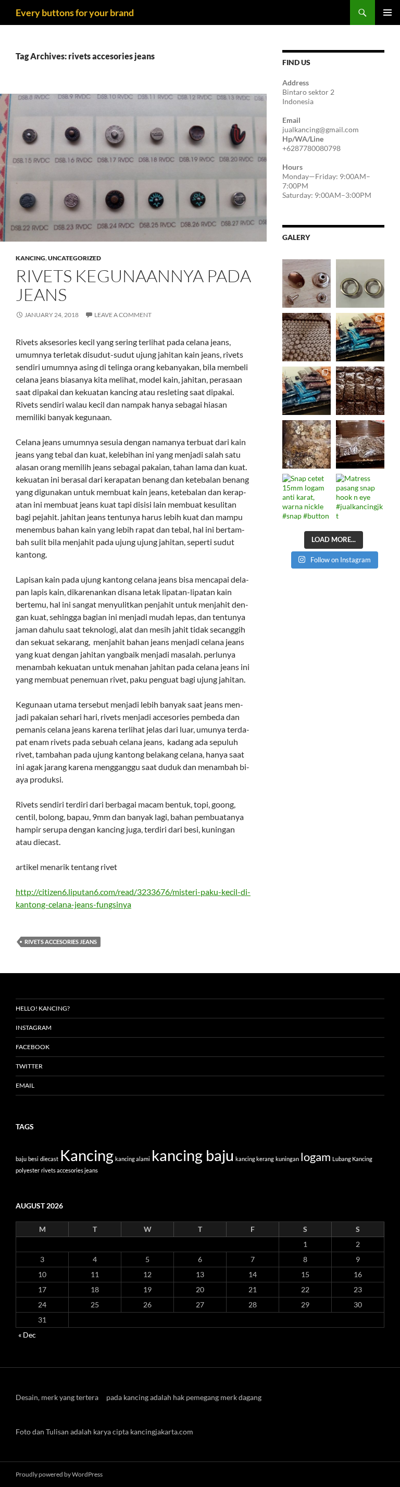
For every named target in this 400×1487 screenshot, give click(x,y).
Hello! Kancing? (43, 1008)
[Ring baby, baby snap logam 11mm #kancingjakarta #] (360, 283)
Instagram (34, 1027)
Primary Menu (387, 12)
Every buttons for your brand (75, 12)
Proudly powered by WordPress (59, 1474)
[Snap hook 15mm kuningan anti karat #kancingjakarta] (360, 391)
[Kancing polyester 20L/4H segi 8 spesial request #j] (306, 391)
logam (316, 1157)
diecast (49, 1158)
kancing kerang (254, 1158)
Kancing (30, 258)
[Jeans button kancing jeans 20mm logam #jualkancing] (306, 337)
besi (33, 1158)
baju (21, 1158)
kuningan (287, 1158)
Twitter (29, 1066)
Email (25, 1085)
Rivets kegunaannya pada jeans (133, 285)
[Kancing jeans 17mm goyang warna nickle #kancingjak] (306, 283)
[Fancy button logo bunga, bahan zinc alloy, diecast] (306, 444)
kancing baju (193, 1155)
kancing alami (132, 1158)
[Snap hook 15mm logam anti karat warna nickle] (360, 444)
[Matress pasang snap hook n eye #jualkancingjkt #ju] (360, 498)
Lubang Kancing (352, 1158)
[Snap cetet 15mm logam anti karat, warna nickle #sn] (306, 498)
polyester (28, 1170)
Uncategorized (74, 258)
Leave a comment (123, 315)
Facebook (32, 1047)
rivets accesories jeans (60, 941)
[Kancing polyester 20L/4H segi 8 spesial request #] (360, 337)
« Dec (27, 1334)
